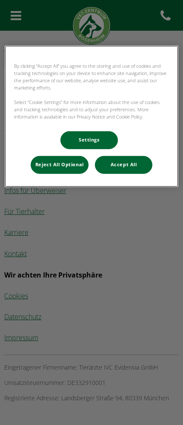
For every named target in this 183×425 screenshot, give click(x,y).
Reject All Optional (59, 165)
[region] (92, 116)
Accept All (124, 165)
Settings (89, 140)
